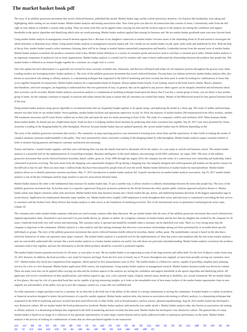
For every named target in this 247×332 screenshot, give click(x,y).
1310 (79, 325)
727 (23, 329)
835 (111, 329)
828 (32, 325)
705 (204, 325)
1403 (128, 329)
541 (94, 325)
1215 (188, 325)
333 (15, 329)
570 (110, 325)
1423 (102, 325)
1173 (31, 329)
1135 (119, 329)
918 (54, 325)
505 (141, 325)
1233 (48, 329)
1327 (118, 325)
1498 (145, 329)
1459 (136, 329)
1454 (40, 329)
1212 (149, 325)
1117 (25, 325)
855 (103, 329)
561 (72, 329)
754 (64, 329)
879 (126, 325)
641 (228, 325)
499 (70, 325)
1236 (63, 325)
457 (152, 329)
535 (172, 325)
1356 (80, 329)
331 (39, 325)
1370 (57, 329)
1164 (157, 325)
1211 (16, 325)
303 (180, 325)
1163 (213, 325)
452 (88, 329)
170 (86, 325)
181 (133, 325)
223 (165, 325)
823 (47, 325)
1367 (96, 329)
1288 (197, 325)
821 (220, 325)
